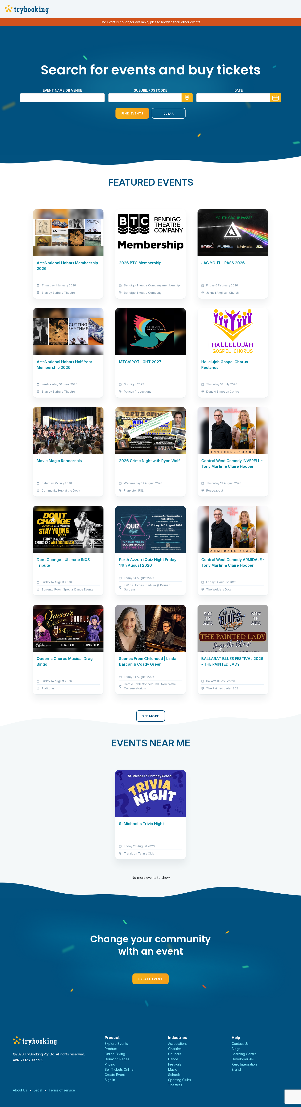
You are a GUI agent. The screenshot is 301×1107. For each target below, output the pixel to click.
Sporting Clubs (179, 1080)
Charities (175, 1049)
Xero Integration (244, 1064)
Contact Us (240, 1044)
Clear (168, 113)
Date (238, 90)
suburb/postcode (150, 90)
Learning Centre (244, 1054)
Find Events (132, 113)
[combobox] (150, 97)
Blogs (236, 1049)
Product (111, 1049)
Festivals (174, 1064)
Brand (236, 1069)
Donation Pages (117, 1059)
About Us (20, 1090)
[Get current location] (187, 97)
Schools (174, 1075)
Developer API (243, 1059)
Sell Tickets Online (119, 1069)
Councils (174, 1054)
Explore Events (116, 1044)
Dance (173, 1059)
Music (172, 1069)
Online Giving (115, 1054)
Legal (38, 1090)
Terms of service (62, 1090)
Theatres (175, 1085)
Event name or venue (62, 90)
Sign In (110, 1080)
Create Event (150, 979)
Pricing (110, 1064)
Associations (177, 1044)
